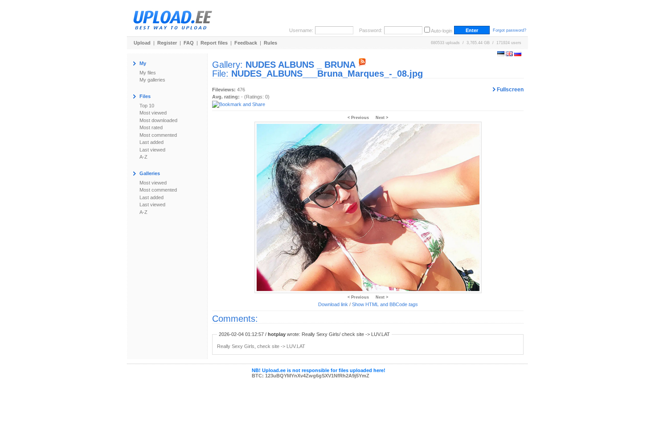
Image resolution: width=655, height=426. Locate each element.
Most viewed (153, 112)
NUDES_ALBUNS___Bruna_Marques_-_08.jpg (327, 73)
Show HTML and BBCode (385, 304)
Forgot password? (509, 30)
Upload (142, 42)
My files (147, 72)
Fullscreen (509, 89)
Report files (214, 42)
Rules (270, 42)
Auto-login (441, 30)
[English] (509, 54)
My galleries (152, 79)
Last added (151, 142)
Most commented (158, 135)
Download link (333, 304)
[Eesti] (500, 54)
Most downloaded (158, 120)
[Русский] (517, 54)
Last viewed (152, 149)
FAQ (189, 42)
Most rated (151, 127)
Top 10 (146, 105)
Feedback (245, 42)
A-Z (143, 157)
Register (167, 42)
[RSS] (362, 65)
